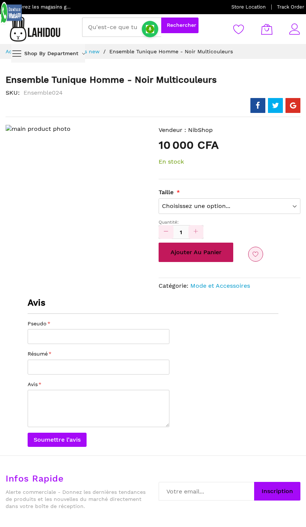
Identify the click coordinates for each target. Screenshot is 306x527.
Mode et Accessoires (220, 285)
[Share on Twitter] (275, 105)
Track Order (290, 7)
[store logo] (35, 29)
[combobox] (121, 27)
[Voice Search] (150, 29)
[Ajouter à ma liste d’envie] (255, 254)
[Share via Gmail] (292, 105)
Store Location (248, 7)
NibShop (200, 129)
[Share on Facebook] (257, 105)
